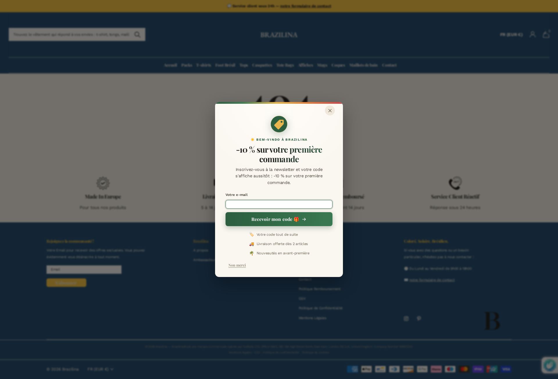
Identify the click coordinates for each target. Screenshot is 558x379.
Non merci (237, 264)
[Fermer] (330, 110)
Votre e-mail (237, 195)
